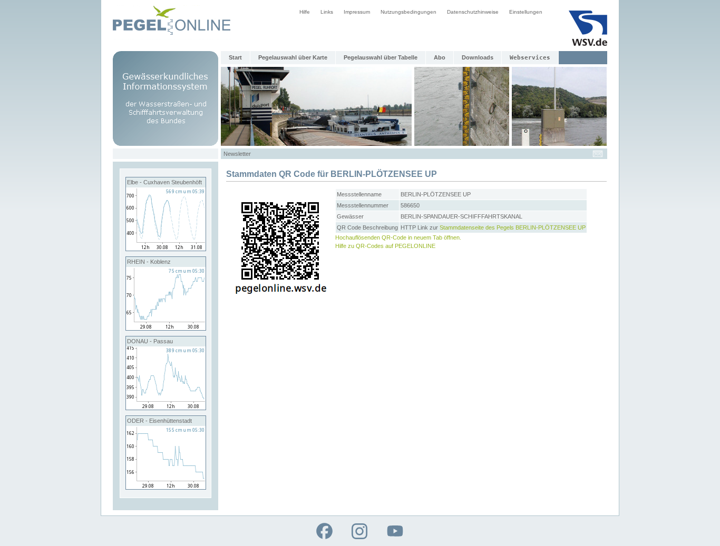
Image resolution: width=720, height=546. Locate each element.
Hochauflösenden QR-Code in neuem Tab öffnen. (398, 237)
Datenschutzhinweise (473, 12)
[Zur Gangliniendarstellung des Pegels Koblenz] (166, 328)
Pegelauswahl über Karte (292, 57)
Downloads (477, 57)
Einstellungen (525, 12)
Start (235, 57)
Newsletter (237, 154)
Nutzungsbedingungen (408, 12)
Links (326, 12)
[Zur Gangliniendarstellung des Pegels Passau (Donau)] (166, 407)
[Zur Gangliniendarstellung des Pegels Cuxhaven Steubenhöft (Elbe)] (166, 248)
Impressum (357, 12)
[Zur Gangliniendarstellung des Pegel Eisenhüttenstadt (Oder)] (166, 487)
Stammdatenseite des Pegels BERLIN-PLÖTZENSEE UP (513, 227)
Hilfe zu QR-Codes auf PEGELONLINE (385, 246)
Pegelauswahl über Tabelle (380, 57)
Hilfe (304, 12)
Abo (439, 57)
